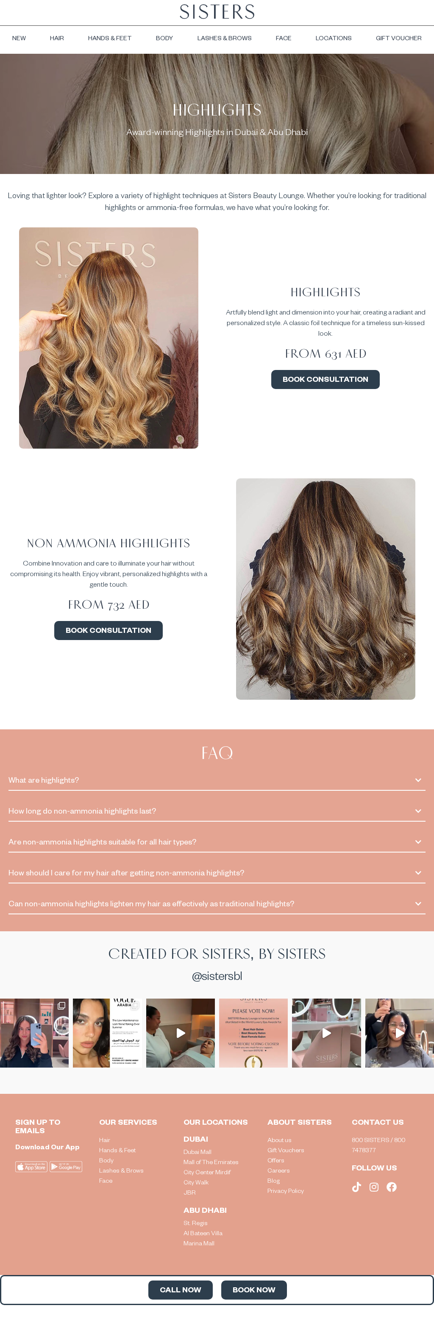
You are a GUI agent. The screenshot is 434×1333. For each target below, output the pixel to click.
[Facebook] (392, 1187)
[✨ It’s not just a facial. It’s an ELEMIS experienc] (180, 1033)
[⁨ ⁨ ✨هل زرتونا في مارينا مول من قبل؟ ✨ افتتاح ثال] (326, 1033)
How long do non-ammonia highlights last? (82, 812)
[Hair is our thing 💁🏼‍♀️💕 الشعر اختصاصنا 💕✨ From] (34, 1033)
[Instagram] (374, 1187)
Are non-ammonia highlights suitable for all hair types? (102, 843)
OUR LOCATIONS (216, 1123)
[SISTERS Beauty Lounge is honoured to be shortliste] (253, 1033)
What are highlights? (43, 781)
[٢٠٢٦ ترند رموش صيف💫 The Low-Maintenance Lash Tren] (107, 1033)
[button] (217, 782)
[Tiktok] (357, 1187)
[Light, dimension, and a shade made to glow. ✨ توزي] (399, 1033)
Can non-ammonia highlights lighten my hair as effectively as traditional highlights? (151, 905)
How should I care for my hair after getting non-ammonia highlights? (126, 874)
